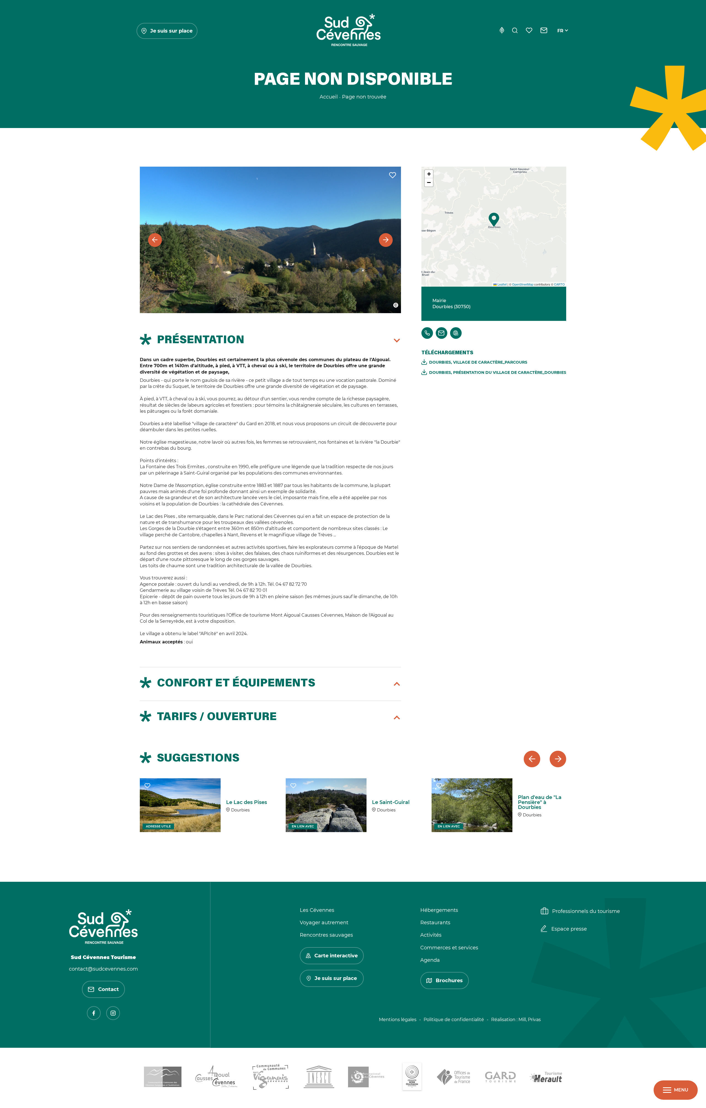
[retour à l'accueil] (349, 31)
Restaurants (435, 923)
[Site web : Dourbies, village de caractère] (456, 333)
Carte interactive (336, 956)
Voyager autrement (324, 923)
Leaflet (502, 284)
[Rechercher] (515, 31)
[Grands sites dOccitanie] (412, 1078)
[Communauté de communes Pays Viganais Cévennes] (271, 1078)
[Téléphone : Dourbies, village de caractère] (427, 333)
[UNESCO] (319, 1078)
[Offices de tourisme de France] (454, 1078)
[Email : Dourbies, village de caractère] (441, 333)
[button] (494, 220)
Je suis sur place (171, 31)
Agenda (430, 960)
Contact (108, 989)
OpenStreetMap (522, 284)
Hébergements (439, 910)
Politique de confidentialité (454, 1019)
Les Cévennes (317, 910)
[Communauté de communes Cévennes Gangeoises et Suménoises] (162, 1078)
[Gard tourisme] (500, 1078)
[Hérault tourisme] (546, 1078)
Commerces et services (449, 948)
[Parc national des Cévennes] (367, 1078)
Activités (431, 935)
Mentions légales (397, 1019)
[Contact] (544, 31)
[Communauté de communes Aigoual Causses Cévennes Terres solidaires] (216, 1078)
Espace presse (569, 929)
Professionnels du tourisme (586, 911)
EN (560, 37)
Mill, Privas (529, 1019)
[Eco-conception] (502, 31)
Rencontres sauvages (326, 935)
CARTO (559, 284)
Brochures (449, 981)
